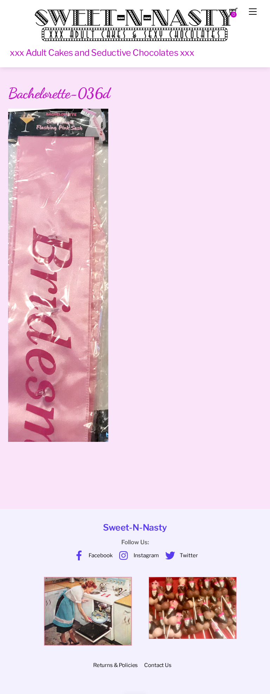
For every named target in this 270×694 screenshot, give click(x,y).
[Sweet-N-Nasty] (135, 22)
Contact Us (157, 665)
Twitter (188, 555)
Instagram (146, 555)
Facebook (100, 555)
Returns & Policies (115, 665)
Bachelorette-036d (59, 93)
